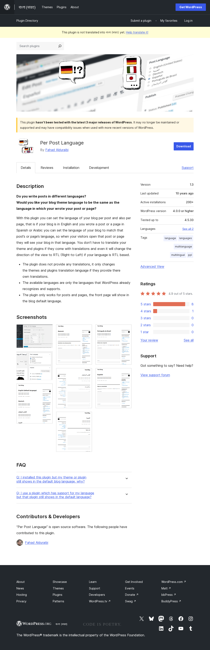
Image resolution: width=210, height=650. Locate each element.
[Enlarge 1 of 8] (47, 330)
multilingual (178, 254)
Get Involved (134, 581)
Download (183, 146)
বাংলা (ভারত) (61, 624)
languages (185, 238)
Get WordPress (190, 7)
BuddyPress (171, 601)
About (20, 581)
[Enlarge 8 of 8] (126, 373)
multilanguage (183, 246)
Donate (132, 594)
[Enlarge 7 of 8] (126, 330)
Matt (166, 588)
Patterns (58, 601)
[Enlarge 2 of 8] (47, 357)
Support (188, 168)
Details (26, 168)
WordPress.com (173, 581)
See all (189, 340)
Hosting (21, 594)
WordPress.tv (100, 601)
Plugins (57, 594)
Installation (71, 168)
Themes (58, 588)
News (20, 588)
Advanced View (152, 266)
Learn (93, 581)
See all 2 (188, 228)
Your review (149, 340)
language (170, 238)
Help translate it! (137, 32)
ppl (190, 254)
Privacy (21, 601)
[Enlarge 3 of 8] (47, 389)
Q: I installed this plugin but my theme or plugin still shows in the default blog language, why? (51, 479)
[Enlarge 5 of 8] (86, 373)
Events (129, 588)
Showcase (60, 581)
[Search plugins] (60, 46)
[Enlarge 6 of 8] (86, 417)
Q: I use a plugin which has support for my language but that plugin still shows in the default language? (55, 495)
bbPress (168, 594)
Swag (130, 601)
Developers (97, 594)
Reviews (47, 168)
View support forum (155, 375)
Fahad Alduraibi (56, 150)
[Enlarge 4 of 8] (86, 330)
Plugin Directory (27, 20)
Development (99, 168)
